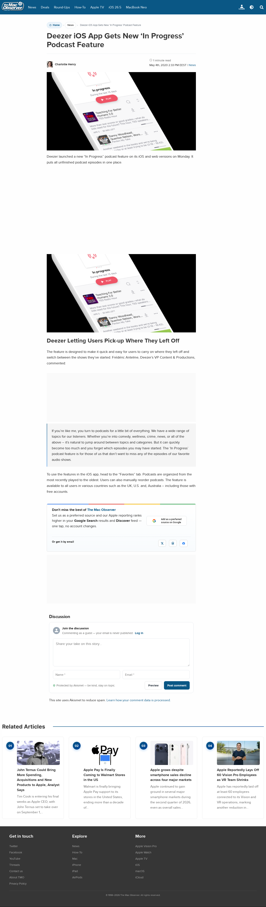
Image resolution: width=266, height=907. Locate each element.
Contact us (16, 871)
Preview (153, 685)
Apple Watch (143, 852)
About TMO (16, 877)
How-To (80, 7)
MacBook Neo (136, 7)
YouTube (14, 858)
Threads (14, 865)
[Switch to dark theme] (251, 7)
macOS (139, 871)
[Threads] (173, 543)
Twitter (13, 846)
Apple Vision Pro (146, 846)
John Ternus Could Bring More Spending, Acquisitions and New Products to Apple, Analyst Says (38, 779)
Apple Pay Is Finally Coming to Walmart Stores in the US (104, 774)
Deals (45, 7)
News (32, 7)
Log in (139, 633)
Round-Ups (62, 7)
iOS (137, 865)
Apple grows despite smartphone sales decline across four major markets (171, 774)
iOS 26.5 (115, 7)
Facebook (15, 852)
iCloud (139, 877)
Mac (75, 858)
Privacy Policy (17, 883)
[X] (162, 543)
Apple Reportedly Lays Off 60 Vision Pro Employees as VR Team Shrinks (238, 774)
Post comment (176, 685)
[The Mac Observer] (13, 7)
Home (56, 25)
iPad (75, 871)
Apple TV (97, 7)
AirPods (77, 877)
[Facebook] (184, 543)
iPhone (76, 865)
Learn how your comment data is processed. (139, 700)
